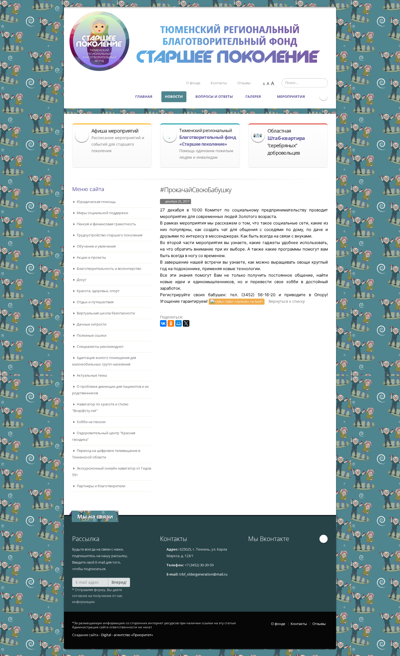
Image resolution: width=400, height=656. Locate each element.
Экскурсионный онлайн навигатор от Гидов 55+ (111, 471)
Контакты (219, 83)
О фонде (193, 83)
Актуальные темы (91, 375)
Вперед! (119, 582)
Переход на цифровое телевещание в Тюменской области (106, 454)
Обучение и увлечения (96, 246)
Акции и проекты (91, 257)
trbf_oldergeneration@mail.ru (203, 574)
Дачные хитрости (91, 324)
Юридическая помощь (96, 201)
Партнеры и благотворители (100, 486)
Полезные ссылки (91, 335)
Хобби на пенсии (91, 422)
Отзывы (244, 83)
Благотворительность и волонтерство (108, 268)
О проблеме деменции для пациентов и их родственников (110, 389)
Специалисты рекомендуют (100, 346)
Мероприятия (291, 96)
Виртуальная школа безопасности (105, 313)
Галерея (253, 96)
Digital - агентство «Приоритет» (127, 635)
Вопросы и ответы (214, 96)
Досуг (81, 279)
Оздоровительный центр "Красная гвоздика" (103, 436)
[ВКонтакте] (163, 323)
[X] (186, 323)
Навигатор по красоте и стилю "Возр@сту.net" (100, 407)
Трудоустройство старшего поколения (109, 235)
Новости (174, 96)
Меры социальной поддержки (102, 213)
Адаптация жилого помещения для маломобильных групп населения (104, 361)
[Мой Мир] (178, 323)
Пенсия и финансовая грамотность (106, 224)
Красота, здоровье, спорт (97, 291)
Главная (143, 96)
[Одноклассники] (171, 323)
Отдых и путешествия (94, 302)
